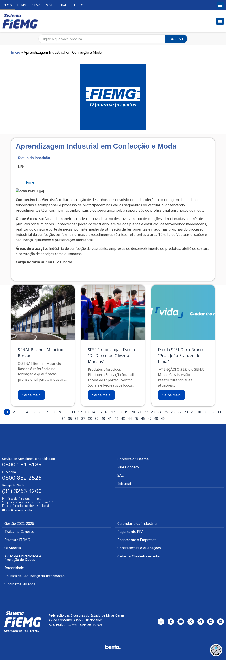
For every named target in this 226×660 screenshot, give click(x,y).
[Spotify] (220, 621)
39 (96, 418)
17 (113, 412)
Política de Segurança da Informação (34, 576)
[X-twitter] (190, 621)
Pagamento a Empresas (136, 539)
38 (90, 418)
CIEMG (36, 5)
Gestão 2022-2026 (19, 523)
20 (133, 412)
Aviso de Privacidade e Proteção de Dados (22, 558)
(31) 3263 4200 (22, 491)
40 (103, 418)
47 (149, 418)
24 (159, 412)
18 (120, 412)
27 (179, 412)
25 (166, 412)
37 (83, 418)
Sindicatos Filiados (19, 584)
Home (29, 182)
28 (186, 412)
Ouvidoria (12, 547)
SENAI (62, 5)
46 (143, 418)
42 (116, 418)
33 (219, 412)
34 (63, 418)
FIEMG (21, 5)
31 (206, 412)
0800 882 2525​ (22, 477)
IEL (73, 5)
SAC (120, 475)
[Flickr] (210, 621)
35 (70, 418)
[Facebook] (200, 621)
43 (123, 418)
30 (199, 412)
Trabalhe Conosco (19, 531)
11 (73, 412)
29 (192, 412)
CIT (83, 5)
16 (106, 412)
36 (77, 418)
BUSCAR (176, 38)
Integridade (14, 567)
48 (156, 418)
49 (163, 418)
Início (7, 5)
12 (80, 412)
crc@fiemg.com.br (19, 510)
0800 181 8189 (22, 464)
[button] (220, 5)
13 (87, 412)
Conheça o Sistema (133, 459)
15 (100, 412)
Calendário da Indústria (137, 523)
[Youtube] (180, 621)
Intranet (124, 483)
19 (126, 412)
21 (139, 412)
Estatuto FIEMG (17, 539)
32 (212, 412)
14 (93, 412)
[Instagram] (161, 621)
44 (130, 418)
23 (153, 412)
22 (146, 412)
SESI (49, 5)
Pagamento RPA (130, 531)
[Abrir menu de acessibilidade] (216, 650)
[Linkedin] (171, 621)
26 (173, 412)
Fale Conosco (128, 467)
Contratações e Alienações (139, 547)
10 (67, 412)
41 (110, 418)
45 (136, 418)
